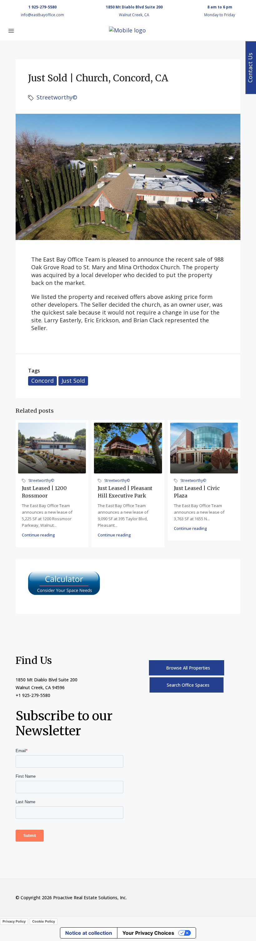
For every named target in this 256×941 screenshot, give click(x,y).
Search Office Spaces (188, 685)
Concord (42, 380)
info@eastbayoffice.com (42, 14)
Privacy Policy (14, 921)
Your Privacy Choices (148, 933)
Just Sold (73, 380)
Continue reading (38, 535)
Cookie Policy (43, 921)
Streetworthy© (57, 97)
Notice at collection (88, 933)
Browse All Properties (188, 668)
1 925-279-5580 (42, 7)
